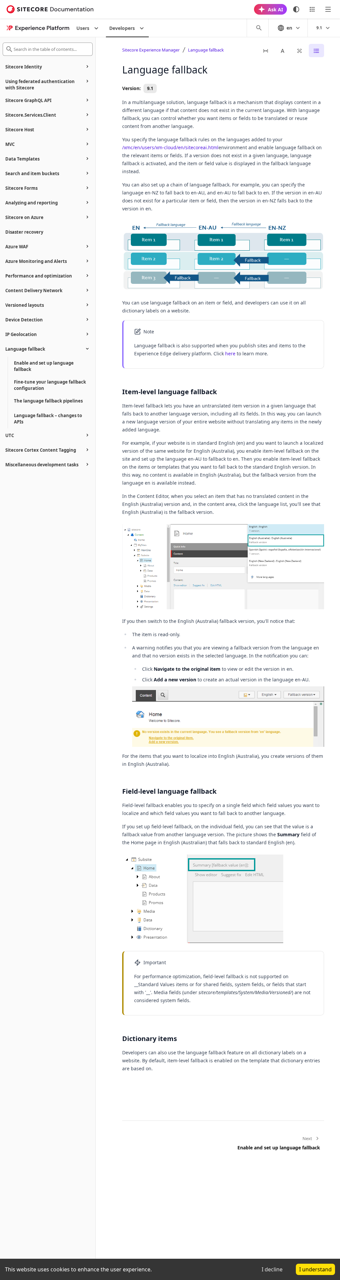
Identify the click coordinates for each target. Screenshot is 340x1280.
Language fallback (206, 50)
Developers (122, 28)
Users (82, 28)
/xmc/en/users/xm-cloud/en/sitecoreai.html (170, 147)
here (230, 353)
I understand (315, 1269)
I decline (272, 1269)
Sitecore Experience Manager (151, 50)
